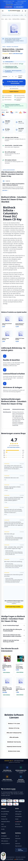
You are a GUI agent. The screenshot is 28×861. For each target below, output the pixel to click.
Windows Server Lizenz (14, 751)
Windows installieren (5, 838)
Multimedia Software (5, 821)
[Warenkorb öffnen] (25, 10)
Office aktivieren (4, 841)
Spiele (2, 824)
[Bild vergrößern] (19, 33)
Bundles (3, 829)
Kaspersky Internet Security (14, 746)
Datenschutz (17, 838)
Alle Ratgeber (4, 836)
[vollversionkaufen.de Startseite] (8, 789)
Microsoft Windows (5, 811)
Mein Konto (17, 824)
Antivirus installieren (5, 843)
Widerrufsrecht (18, 846)
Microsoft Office (4, 814)
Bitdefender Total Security (14, 742)
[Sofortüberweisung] (10, 801)
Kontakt (16, 819)
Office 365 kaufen (14, 737)
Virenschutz (3, 816)
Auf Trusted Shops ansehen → (14, 447)
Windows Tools (4, 819)
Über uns (17, 836)
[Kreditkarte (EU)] (16, 804)
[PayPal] (4, 801)
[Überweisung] (21, 801)
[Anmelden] (22, 10)
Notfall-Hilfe (18, 821)
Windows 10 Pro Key (14, 728)
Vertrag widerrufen (20, 850)
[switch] (3, 859)
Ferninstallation (18, 816)
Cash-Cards (3, 826)
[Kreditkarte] (16, 801)
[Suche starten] (25, 15)
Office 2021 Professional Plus (14, 732)
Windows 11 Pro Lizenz (14, 723)
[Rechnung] (4, 804)
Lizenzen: (4, 76)
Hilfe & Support (18, 811)
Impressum (17, 843)
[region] (14, 417)
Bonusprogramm (18, 826)
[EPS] (10, 804)
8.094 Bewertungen (18, 53)
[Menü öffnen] (2, 10)
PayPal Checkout (14, 91)
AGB (16, 841)
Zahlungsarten (18, 814)
